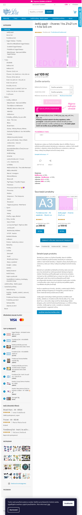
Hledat (49, 12)
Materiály (7, 29)
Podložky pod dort (12, 300)
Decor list (10, 35)
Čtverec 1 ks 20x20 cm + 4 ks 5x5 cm (18, 74)
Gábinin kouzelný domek (15, 137)
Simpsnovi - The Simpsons (15, 196)
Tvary (6, 60)
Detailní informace (40, 154)
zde (48, 504)
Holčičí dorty (11, 273)
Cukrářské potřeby (10, 287)
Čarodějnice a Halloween (15, 106)
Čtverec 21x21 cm (12, 71)
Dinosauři (10, 253)
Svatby (9, 248)
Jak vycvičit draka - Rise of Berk (17, 140)
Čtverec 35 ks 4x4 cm (13, 77)
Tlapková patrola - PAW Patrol (16, 205)
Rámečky (9, 245)
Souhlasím (68, 503)
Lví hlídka (10, 165)
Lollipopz (9, 239)
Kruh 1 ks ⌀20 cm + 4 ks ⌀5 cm (16, 80)
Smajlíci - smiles (12, 265)
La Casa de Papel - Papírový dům (17, 225)
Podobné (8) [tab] (45, 246)
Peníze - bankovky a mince (15, 242)
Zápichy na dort (11, 306)
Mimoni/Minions (12, 176)
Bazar (6, 309)
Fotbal (9, 211)
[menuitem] (6, 18)
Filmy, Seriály (11, 219)
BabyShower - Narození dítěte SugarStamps (16, 53)
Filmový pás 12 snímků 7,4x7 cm (17, 89)
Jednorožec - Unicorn (14, 143)
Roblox (9, 193)
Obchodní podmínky (38, 5)
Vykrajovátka (11, 303)
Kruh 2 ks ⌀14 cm (12, 83)
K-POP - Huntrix (12, 233)
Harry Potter (11, 222)
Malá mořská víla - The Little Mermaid (19, 168)
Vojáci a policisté (12, 276)
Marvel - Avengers (13, 173)
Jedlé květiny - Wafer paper (13, 284)
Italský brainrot (11, 271)
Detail (40, 231)
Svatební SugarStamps (14, 47)
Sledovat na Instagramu (18, 484)
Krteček (9, 156)
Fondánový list (11, 38)
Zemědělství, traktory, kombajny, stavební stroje (17, 280)
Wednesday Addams (13, 231)
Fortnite (9, 134)
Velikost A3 (10, 68)
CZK (66, 4)
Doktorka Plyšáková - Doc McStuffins (18, 131)
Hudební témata (12, 236)
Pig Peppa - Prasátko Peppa (16, 182)
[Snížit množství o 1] (42, 103)
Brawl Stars (10, 126)
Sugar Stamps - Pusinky (14, 41)
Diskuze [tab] (64, 246)
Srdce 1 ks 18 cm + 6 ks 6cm (15, 91)
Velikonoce (10, 114)
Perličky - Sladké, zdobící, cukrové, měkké (18, 293)
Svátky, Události (12, 100)
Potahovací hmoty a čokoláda (16, 297)
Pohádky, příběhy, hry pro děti (16, 117)
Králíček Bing (11, 153)
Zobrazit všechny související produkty (57, 240)
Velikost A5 (10, 66)
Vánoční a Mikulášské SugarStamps (18, 44)
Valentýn (9, 57)
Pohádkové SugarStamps (15, 49)
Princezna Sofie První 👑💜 (16, 188)
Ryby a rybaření (12, 262)
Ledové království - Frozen (15, 159)
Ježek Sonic (11, 146)
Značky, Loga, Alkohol (13, 216)
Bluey (9, 123)
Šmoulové (10, 202)
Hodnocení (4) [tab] (56, 246)
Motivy (6, 97)
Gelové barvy (11, 290)
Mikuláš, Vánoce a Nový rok (15, 108)
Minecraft (10, 179)
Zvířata (9, 251)
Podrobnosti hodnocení (58, 32)
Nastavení (14, 510)
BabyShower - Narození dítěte (16, 103)
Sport (8, 208)
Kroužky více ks (12, 86)
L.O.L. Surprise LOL (13, 162)
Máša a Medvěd (12, 170)
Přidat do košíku (54, 102)
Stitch (9, 199)
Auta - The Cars (12, 120)
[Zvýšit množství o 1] (42, 100)
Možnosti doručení (66, 96)
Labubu (9, 268)
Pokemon (10, 185)
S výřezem (10, 94)
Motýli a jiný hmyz (12, 259)
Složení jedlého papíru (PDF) (49, 312)
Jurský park (11, 228)
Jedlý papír (10, 32)
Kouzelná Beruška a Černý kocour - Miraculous (18, 150)
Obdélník (9, 63)
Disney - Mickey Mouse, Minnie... (17, 129)
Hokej (9, 213)
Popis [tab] (38, 246)
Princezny (10, 190)
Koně (8, 256)
